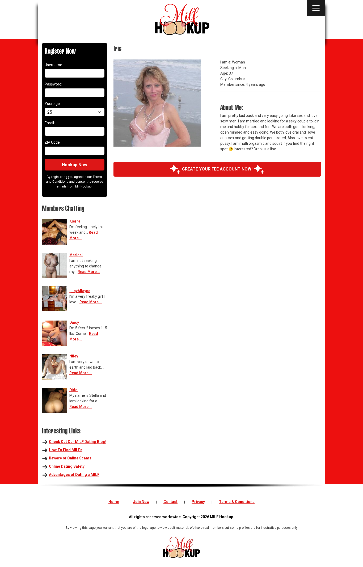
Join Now (141, 502)
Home (113, 502)
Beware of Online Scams (70, 458)
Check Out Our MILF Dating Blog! (77, 442)
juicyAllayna (79, 291)
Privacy (198, 502)
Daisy (74, 322)
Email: (50, 123)
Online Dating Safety (67, 466)
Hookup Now (74, 164)
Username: (54, 65)
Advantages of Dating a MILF (74, 474)
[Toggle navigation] (316, 8)
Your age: (53, 103)
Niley (73, 356)
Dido (73, 390)
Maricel (76, 255)
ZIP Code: (53, 142)
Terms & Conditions (237, 502)
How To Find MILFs (65, 450)
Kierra (74, 221)
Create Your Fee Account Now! (217, 169)
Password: (53, 84)
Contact (170, 502)
